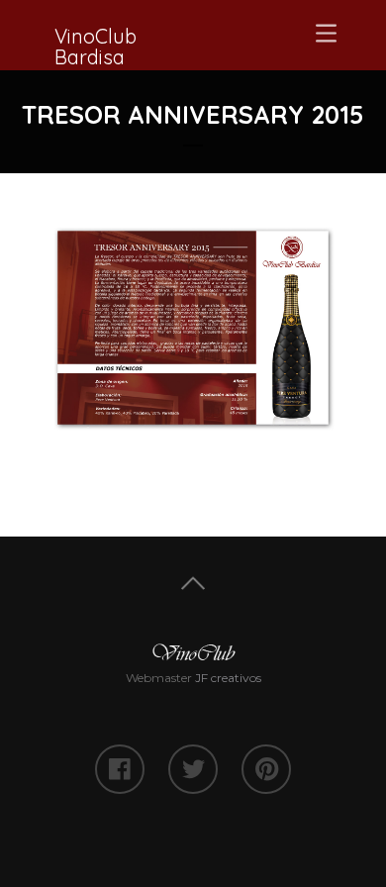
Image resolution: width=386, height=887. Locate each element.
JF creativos (228, 677)
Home (193, 583)
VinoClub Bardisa (95, 46)
